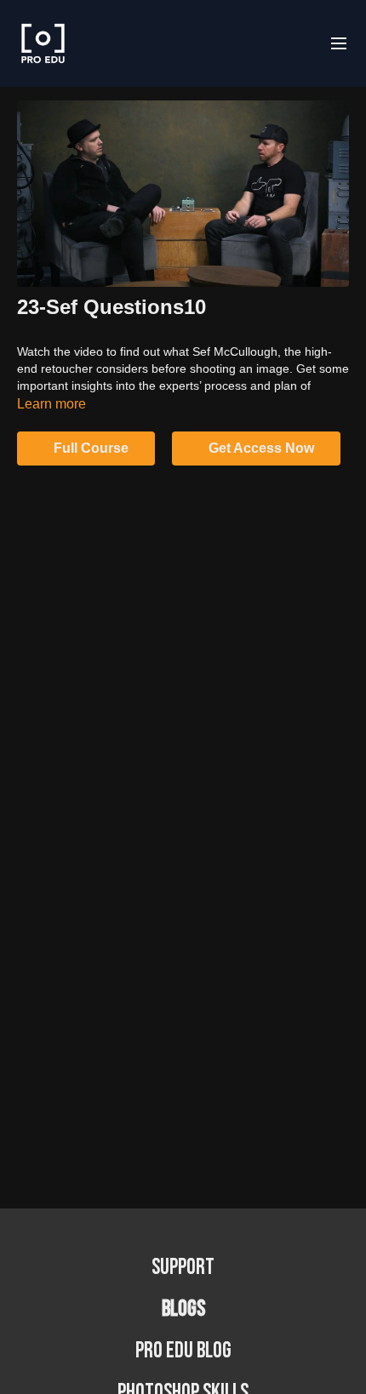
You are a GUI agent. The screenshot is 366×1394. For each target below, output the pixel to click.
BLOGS (183, 1309)
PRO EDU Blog (183, 1351)
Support (183, 1267)
